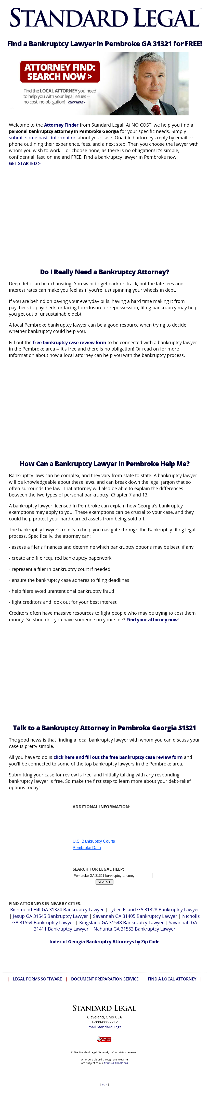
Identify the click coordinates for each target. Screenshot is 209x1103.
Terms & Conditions (116, 1063)
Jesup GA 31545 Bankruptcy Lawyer (50, 916)
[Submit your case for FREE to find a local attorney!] (104, 114)
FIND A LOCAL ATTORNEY (172, 979)
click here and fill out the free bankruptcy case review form (118, 757)
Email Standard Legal (104, 1027)
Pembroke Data (87, 847)
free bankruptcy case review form (69, 342)
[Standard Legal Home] (104, 29)
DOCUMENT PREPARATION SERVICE (105, 979)
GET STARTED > (24, 163)
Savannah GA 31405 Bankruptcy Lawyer (135, 916)
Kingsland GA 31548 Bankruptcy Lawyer (121, 922)
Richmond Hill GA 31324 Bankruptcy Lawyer (57, 909)
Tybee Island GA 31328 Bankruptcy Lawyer (154, 909)
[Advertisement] (104, 214)
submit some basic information (42, 137)
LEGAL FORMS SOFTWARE (37, 979)
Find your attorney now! (152, 619)
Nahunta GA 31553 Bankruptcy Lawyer (134, 929)
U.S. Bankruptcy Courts (94, 841)
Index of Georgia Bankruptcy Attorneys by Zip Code (104, 941)
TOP (104, 1084)
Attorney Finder (61, 125)
